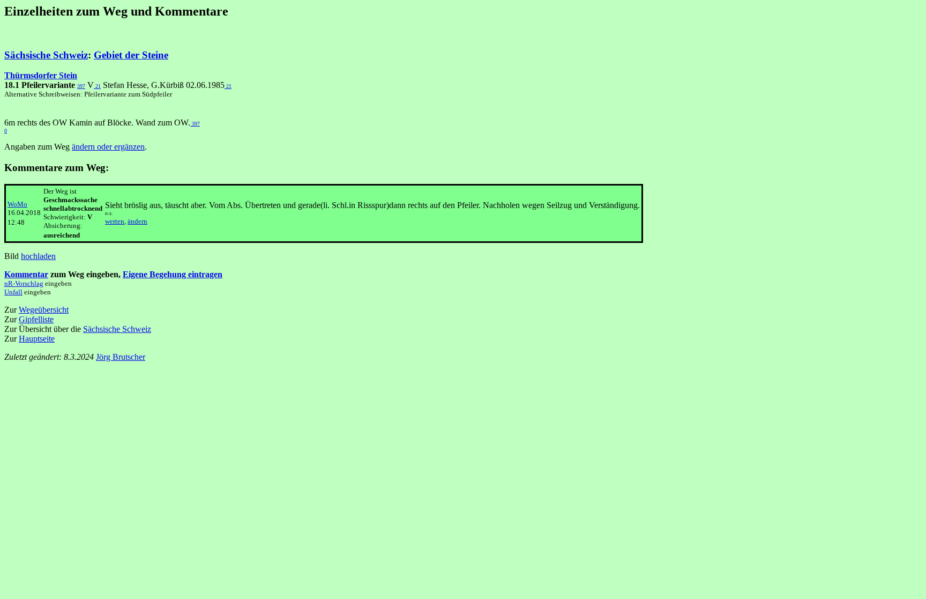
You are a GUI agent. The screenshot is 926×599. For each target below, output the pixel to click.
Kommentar (26, 274)
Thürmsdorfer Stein (40, 75)
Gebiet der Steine (131, 55)
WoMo (17, 204)
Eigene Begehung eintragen (172, 274)
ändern (137, 221)
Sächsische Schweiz (46, 55)
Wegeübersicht (44, 309)
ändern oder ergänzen (108, 146)
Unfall (13, 292)
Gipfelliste (36, 319)
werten (114, 221)
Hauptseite (37, 338)
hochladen (38, 256)
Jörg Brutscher (120, 356)
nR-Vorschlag (23, 283)
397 (81, 86)
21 (97, 86)
